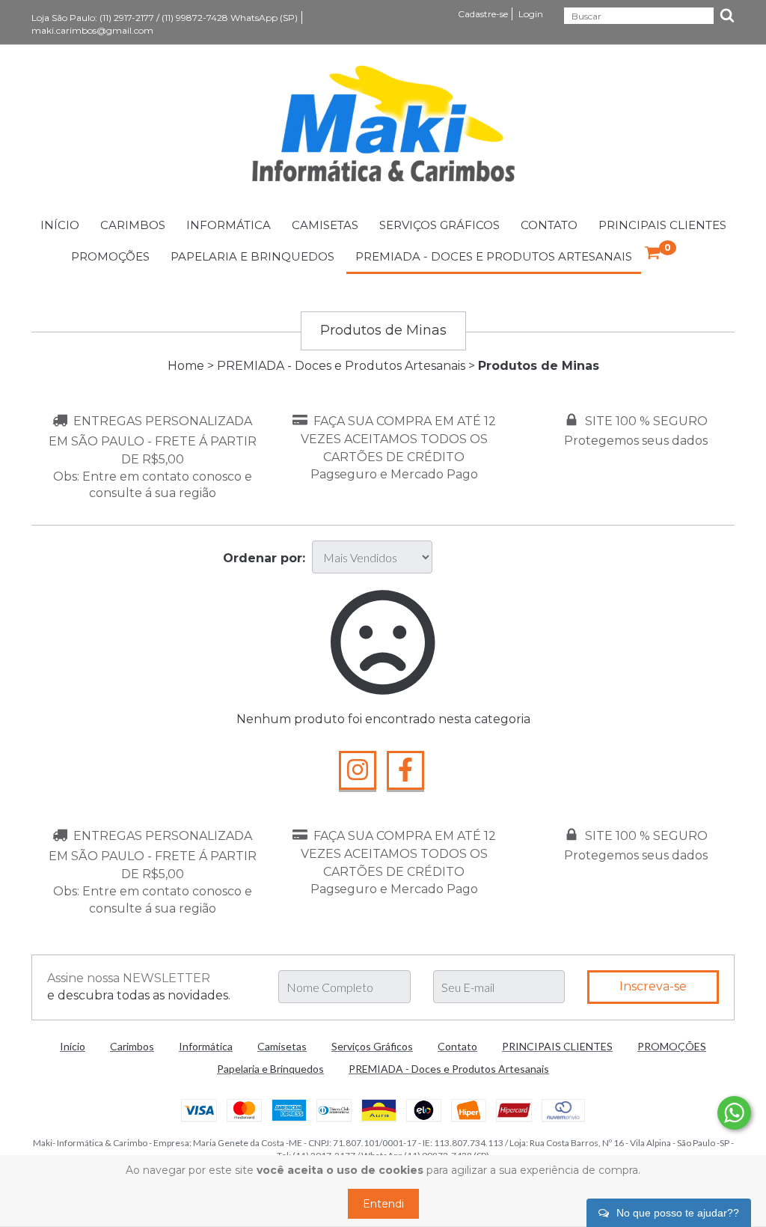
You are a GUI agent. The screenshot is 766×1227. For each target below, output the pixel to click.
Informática (228, 225)
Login (530, 13)
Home (186, 366)
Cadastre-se (483, 13)
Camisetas (325, 225)
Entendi (383, 1204)
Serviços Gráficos (439, 225)
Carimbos (132, 225)
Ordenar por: (264, 558)
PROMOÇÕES (110, 256)
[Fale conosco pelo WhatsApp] (734, 1113)
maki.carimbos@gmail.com (92, 30)
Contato (549, 225)
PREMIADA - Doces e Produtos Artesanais (493, 256)
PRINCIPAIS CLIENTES (662, 225)
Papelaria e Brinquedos (252, 256)
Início (59, 225)
